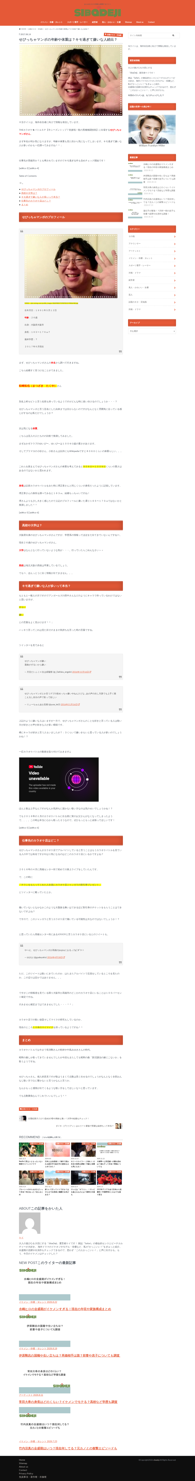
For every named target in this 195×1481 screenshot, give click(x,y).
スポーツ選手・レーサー (77, 22)
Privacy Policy (26, 1473)
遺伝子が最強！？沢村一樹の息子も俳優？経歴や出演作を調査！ (159, 214)
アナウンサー (135, 244)
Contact (151, 22)
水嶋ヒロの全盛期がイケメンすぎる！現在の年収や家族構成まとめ (158, 167)
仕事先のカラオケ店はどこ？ (36, 201)
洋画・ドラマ (135, 273)
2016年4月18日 (55, 957)
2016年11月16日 (80, 672)
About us (139, 22)
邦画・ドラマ (135, 309)
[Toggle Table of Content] (21, 184)
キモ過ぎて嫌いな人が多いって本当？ (40, 197)
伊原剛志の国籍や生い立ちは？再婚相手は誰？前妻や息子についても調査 (159, 179)
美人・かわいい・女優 (111, 22)
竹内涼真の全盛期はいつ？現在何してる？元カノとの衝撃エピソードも (159, 202)
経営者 (95, 22)
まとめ (24, 205)
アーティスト (135, 251)
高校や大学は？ (29, 193)
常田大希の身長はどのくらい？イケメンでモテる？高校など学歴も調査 (159, 190)
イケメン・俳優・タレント (51, 22)
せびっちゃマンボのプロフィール (38, 189)
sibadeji (156, 1460)
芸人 (131, 295)
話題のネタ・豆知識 (29, 1109)
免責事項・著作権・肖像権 (32, 1477)
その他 (132, 236)
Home (22, 1460)
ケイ (21, 1237)
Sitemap (128, 22)
